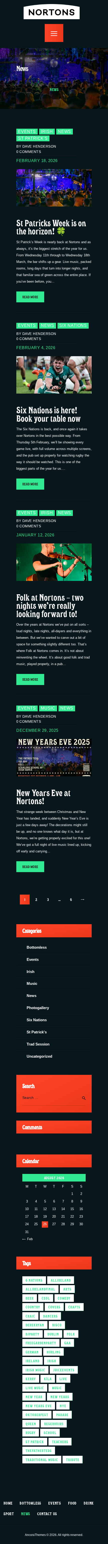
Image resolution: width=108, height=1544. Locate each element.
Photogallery (38, 1008)
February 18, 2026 (37, 160)
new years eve (39, 1405)
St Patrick (35, 1441)
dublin (53, 1334)
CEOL (46, 1298)
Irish (47, 131)
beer (30, 1298)
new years (59, 1396)
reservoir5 (54, 1423)
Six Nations (73, 325)
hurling (54, 1352)
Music (48, 708)
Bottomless (37, 947)
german (32, 1352)
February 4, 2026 (35, 348)
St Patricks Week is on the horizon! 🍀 (51, 226)
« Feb (28, 1239)
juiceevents (64, 1370)
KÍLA (48, 1378)
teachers (60, 1441)
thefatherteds (39, 1450)
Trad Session (38, 1044)
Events (27, 131)
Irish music (35, 1370)
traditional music (42, 1459)
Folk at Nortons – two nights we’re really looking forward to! (50, 605)
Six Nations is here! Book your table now (48, 413)
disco (57, 1325)
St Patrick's (33, 138)
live (63, 1378)
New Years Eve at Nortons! (43, 796)
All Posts (38, 89)
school (50, 1432)
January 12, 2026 (35, 535)
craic (30, 1316)
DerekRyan (35, 1325)
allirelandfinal (40, 1289)
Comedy (64, 1298)
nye (63, 1405)
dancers (50, 1316)
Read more (30, 296)
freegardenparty (41, 1343)
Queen (31, 1423)
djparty (32, 1334)
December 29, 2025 (37, 730)
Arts (67, 1289)
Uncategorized (39, 1056)
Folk (71, 1334)
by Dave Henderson (36, 146)
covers (54, 1307)
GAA (67, 1343)
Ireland (32, 1360)
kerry (31, 1378)
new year (34, 1396)
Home (21, 89)
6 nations (34, 1280)
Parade (62, 1414)
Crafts (74, 1307)
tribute (72, 1459)
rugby (31, 1432)
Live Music (35, 1388)
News (64, 131)
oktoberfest (37, 1414)
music (57, 1388)
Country (33, 1307)
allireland (61, 1280)
